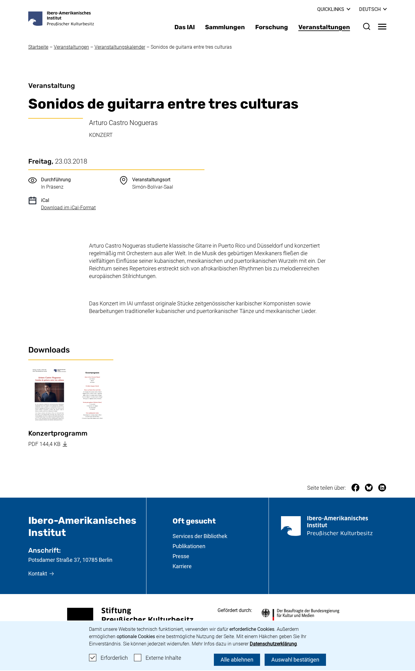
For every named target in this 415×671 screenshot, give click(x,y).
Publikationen (189, 546)
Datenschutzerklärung (273, 644)
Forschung (271, 27)
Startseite (38, 47)
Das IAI (184, 27)
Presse (181, 556)
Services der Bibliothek (200, 536)
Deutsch (373, 9)
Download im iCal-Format (68, 207)
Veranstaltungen (324, 27)
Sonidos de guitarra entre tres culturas (191, 47)
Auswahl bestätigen (295, 659)
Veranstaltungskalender (119, 47)
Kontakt (37, 573)
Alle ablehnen (237, 659)
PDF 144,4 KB (70, 443)
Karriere (182, 566)
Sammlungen (225, 27)
